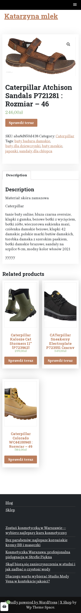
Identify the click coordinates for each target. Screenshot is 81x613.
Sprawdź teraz (21, 123)
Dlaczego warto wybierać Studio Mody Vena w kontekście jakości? (37, 578)
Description (16, 175)
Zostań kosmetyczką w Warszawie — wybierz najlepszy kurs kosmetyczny (36, 530)
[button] (75, 5)
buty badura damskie (32, 141)
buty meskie (52, 146)
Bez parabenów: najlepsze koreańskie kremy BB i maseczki (36, 542)
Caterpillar (65, 136)
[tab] (16, 175)
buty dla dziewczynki (22, 146)
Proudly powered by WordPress (31, 602)
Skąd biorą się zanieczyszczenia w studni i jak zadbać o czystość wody (40, 566)
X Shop (66, 602)
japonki (11, 151)
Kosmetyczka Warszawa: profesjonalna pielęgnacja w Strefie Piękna (38, 554)
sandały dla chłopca (35, 151)
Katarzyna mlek (31, 16)
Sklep (10, 510)
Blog (9, 503)
